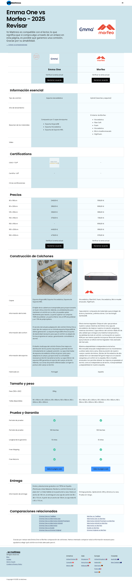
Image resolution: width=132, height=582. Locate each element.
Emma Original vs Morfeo (96, 530)
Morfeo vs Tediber (94, 516)
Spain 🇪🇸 (97, 572)
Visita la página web (54, 469)
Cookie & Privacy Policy (14, 564)
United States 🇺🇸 (71, 559)
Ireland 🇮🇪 (97, 562)
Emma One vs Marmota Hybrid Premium (54, 521)
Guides (8, 559)
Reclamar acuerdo (54, 80)
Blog (7, 557)
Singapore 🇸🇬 (85, 559)
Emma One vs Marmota (48, 525)
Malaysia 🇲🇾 (85, 566)
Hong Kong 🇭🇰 (86, 562)
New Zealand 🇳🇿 (116, 562)
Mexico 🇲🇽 (69, 566)
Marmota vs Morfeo (94, 525)
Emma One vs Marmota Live (49, 519)
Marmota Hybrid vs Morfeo (97, 523)
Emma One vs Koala (46, 528)
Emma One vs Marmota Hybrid (51, 523)
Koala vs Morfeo (93, 528)
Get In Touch (10, 562)
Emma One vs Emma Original (50, 530)
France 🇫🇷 (97, 569)
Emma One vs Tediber (47, 516)
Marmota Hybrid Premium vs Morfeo (101, 521)
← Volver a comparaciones (16, 45)
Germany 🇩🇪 (98, 566)
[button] (123, 3)
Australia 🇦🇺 (115, 559)
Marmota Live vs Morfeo (96, 519)
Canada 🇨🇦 (70, 562)
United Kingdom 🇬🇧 (100, 559)
